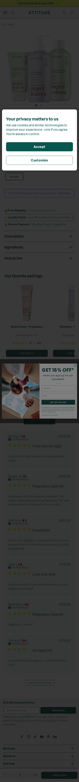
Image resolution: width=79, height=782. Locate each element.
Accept (39, 146)
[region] (39, 139)
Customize (39, 160)
